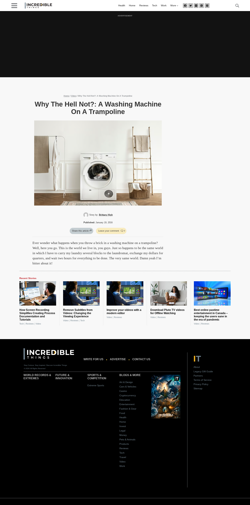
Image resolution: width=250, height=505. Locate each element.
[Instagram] (196, 5)
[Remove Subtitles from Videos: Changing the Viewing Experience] (81, 293)
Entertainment (127, 404)
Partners (198, 375)
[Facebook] (185, 5)
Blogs (124, 375)
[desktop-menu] (14, 5)
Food (122, 413)
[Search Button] (235, 5)
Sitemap (198, 388)
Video (73, 96)
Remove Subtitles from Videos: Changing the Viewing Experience (78, 313)
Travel (122, 457)
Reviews (143, 5)
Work (163, 5)
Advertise (118, 359)
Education (124, 399)
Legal (122, 430)
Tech (154, 5)
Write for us (93, 359)
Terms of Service (203, 380)
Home (132, 5)
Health (121, 5)
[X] (190, 5)
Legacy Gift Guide (203, 371)
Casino (123, 391)
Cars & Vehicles (127, 386)
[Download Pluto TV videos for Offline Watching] (168, 293)
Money (123, 435)
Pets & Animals (127, 439)
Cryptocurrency (127, 395)
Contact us (141, 359)
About (197, 367)
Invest (122, 426)
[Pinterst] (207, 5)
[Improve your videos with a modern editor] (125, 293)
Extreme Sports (95, 385)
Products (124, 444)
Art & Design (126, 382)
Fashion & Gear (127, 408)
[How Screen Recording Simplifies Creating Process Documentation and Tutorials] (37, 293)
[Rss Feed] (201, 5)
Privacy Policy (201, 384)
